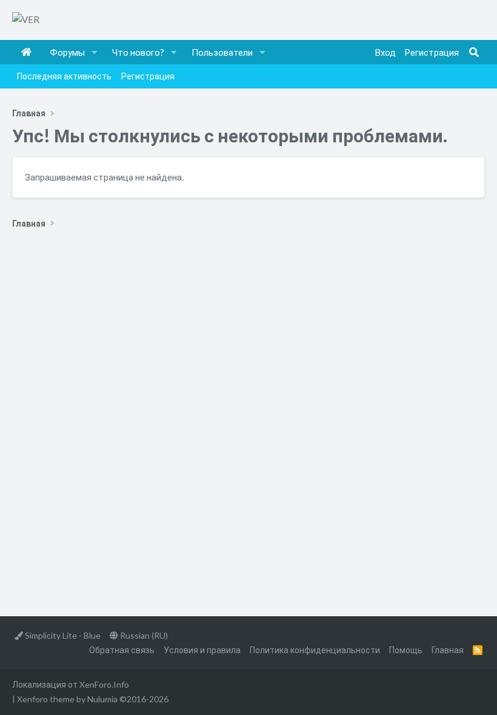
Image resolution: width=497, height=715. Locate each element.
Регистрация (148, 76)
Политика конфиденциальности (315, 650)
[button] (94, 52)
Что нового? (138, 52)
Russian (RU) (143, 635)
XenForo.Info (104, 684)
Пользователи (222, 52)
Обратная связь (122, 650)
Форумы (67, 52)
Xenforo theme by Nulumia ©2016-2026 (92, 699)
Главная (26, 52)
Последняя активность (64, 76)
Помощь (405, 650)
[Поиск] (474, 52)
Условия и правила (202, 650)
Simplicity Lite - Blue (62, 635)
